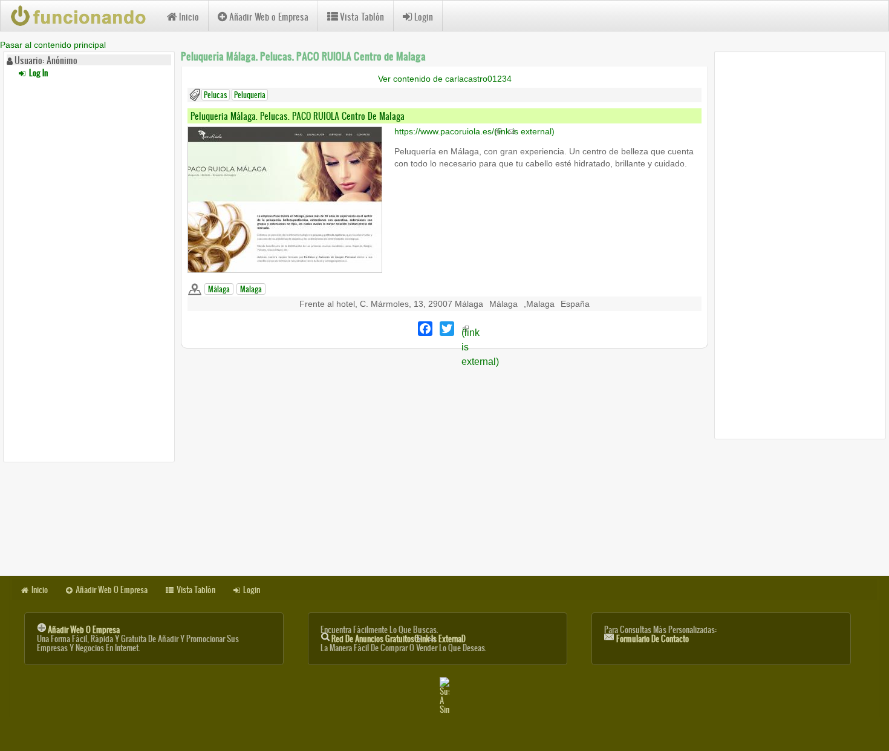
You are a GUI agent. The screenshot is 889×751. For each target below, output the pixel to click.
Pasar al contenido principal (53, 45)
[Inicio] (84, 15)
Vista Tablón (362, 16)
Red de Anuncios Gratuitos (398, 638)
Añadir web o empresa (84, 629)
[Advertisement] (89, 268)
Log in (37, 72)
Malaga (251, 289)
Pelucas (215, 95)
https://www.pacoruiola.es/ (474, 131)
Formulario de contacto (652, 638)
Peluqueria (249, 95)
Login (423, 16)
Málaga (219, 289)
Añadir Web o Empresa (268, 16)
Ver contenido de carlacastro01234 (445, 79)
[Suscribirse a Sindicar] (444, 695)
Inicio (189, 16)
